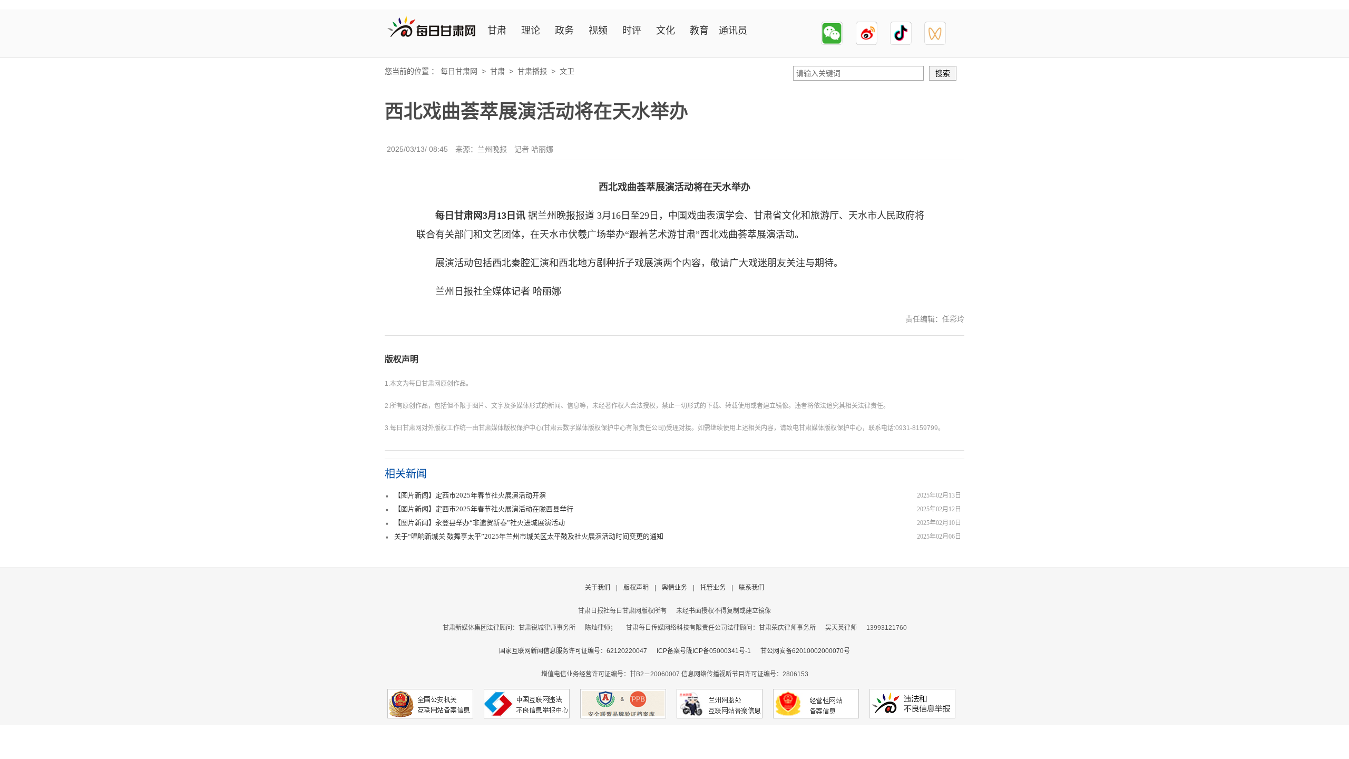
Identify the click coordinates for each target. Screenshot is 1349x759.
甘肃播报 (532, 71)
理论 (530, 30)
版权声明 (401, 359)
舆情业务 (674, 587)
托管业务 (713, 587)
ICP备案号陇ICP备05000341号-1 (704, 651)
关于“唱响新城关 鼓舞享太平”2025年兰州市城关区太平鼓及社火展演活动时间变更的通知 (528, 536)
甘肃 (496, 30)
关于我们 (597, 587)
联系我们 (751, 587)
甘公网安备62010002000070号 (805, 651)
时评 (631, 30)
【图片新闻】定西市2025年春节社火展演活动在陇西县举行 (483, 509)
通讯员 (733, 30)
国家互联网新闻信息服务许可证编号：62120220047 (578, 651)
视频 (598, 30)
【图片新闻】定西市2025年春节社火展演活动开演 (470, 495)
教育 (699, 30)
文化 (665, 30)
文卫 (567, 71)
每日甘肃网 (459, 71)
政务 (564, 30)
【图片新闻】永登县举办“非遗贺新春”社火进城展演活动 (479, 523)
